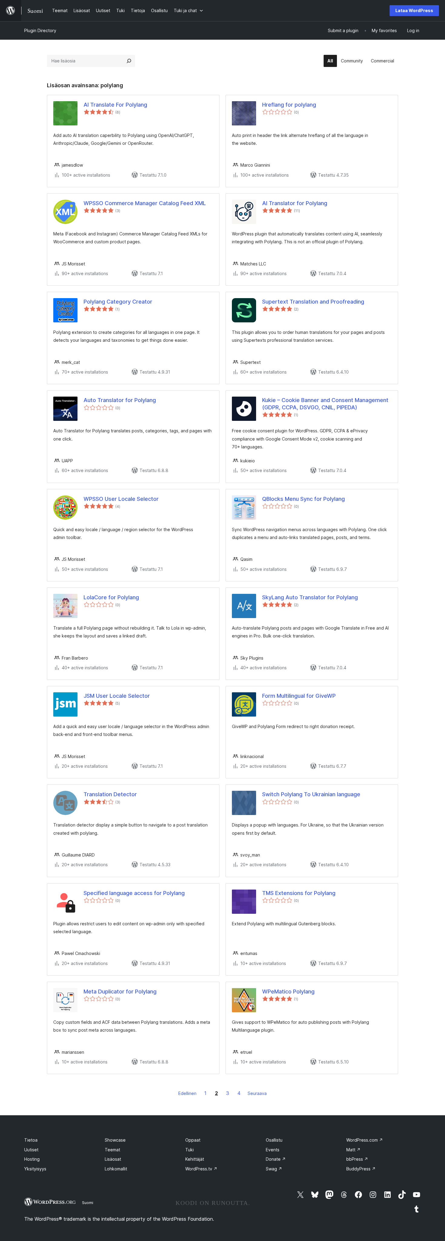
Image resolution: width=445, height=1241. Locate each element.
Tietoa (31, 1140)
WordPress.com (364, 1140)
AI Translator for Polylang (294, 203)
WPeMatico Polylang (288, 991)
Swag (274, 1168)
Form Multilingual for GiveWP (299, 696)
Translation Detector (110, 794)
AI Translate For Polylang (115, 104)
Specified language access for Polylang (134, 893)
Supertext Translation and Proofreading (313, 301)
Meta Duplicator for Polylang (120, 991)
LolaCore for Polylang (111, 597)
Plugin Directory (40, 30)
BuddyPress (361, 1168)
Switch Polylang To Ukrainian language (311, 794)
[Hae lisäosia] (129, 61)
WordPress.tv (201, 1168)
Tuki (189, 1149)
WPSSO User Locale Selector (121, 499)
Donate (276, 1159)
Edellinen (187, 1093)
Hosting (32, 1159)
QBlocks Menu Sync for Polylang (303, 499)
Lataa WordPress (414, 10)
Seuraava (257, 1093)
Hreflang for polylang (289, 104)
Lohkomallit (116, 1168)
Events (272, 1149)
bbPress (357, 1159)
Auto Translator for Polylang (120, 400)
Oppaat (192, 1140)
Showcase (115, 1140)
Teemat (112, 1149)
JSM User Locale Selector (117, 696)
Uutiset (31, 1149)
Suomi (87, 1202)
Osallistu (274, 1140)
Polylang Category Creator (118, 301)
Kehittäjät (194, 1159)
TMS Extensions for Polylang (298, 893)
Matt (353, 1149)
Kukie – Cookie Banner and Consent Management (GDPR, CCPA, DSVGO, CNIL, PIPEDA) (325, 403)
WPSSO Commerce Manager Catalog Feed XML (145, 203)
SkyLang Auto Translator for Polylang (310, 597)
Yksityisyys (35, 1168)
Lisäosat (113, 1159)
